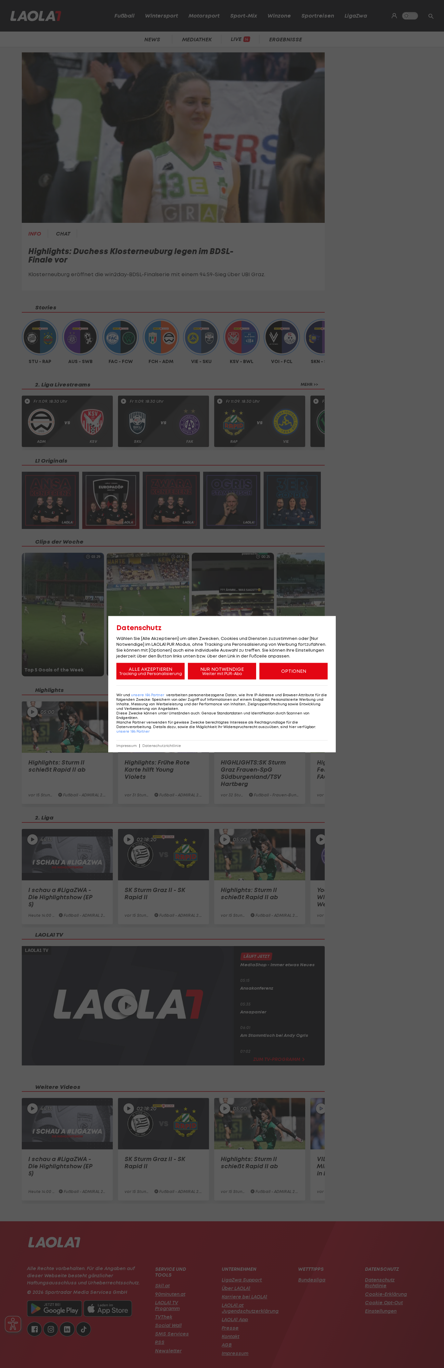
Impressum (126, 745)
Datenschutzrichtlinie (161, 745)
